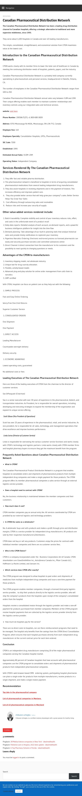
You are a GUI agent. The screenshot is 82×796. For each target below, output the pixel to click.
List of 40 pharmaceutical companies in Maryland (23, 705)
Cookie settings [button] (8, 791)
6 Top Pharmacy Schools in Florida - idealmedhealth (30, 748)
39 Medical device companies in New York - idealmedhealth (33, 741)
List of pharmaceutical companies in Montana (22, 698)
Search (5, 771)
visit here (14, 111)
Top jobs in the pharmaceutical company (20, 692)
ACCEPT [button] (18, 791)
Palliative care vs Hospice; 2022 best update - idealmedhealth (34, 745)
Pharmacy (7, 730)
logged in (15, 757)
